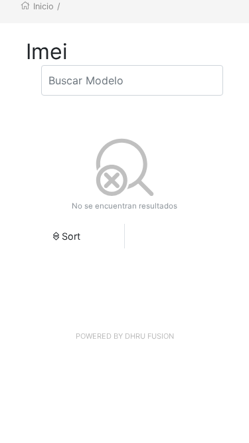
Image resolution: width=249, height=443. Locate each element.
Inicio (43, 6)
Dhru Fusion (149, 336)
